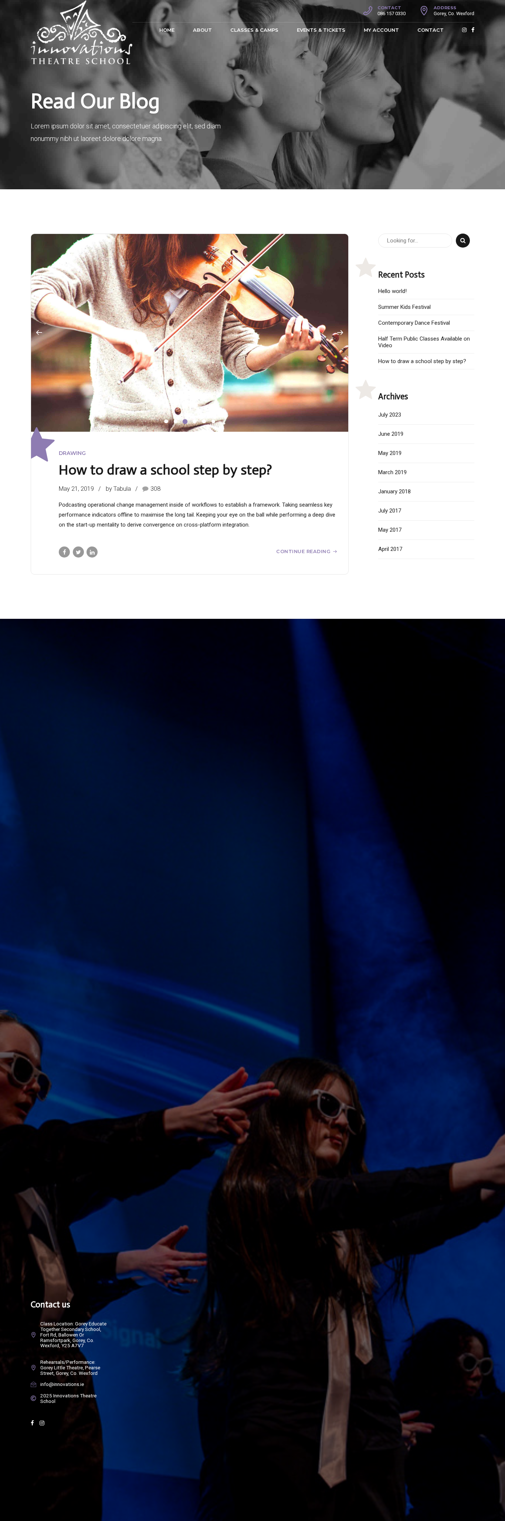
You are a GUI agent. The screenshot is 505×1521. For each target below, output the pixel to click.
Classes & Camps (254, 30)
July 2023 (389, 414)
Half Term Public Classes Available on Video (424, 342)
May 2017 (389, 530)
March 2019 (392, 472)
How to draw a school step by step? (165, 470)
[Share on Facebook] (64, 552)
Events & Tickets (321, 30)
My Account (381, 30)
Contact (430, 30)
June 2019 (390, 434)
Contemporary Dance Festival (414, 323)
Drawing (72, 453)
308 (155, 488)
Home (166, 30)
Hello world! (392, 291)
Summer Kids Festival (404, 307)
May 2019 (389, 453)
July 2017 (389, 510)
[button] (39, 333)
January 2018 (394, 491)
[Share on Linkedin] (92, 552)
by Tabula (118, 488)
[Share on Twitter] (78, 552)
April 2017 (390, 549)
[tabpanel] (189, 333)
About (202, 30)
